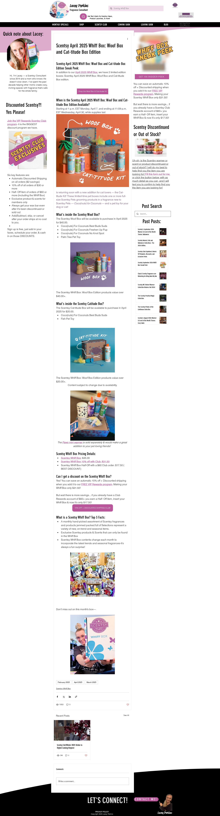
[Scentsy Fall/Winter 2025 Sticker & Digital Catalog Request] (72, 730)
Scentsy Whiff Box (63, 688)
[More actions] (127, 38)
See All (126, 715)
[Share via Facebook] (57, 696)
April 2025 (78, 682)
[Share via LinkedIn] (70, 696)
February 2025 (64, 682)
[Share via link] (76, 696)
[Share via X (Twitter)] (63, 696)
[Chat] (83, 16)
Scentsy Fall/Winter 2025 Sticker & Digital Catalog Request (69, 746)
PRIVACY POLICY (102, 812)
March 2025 (91, 682)
